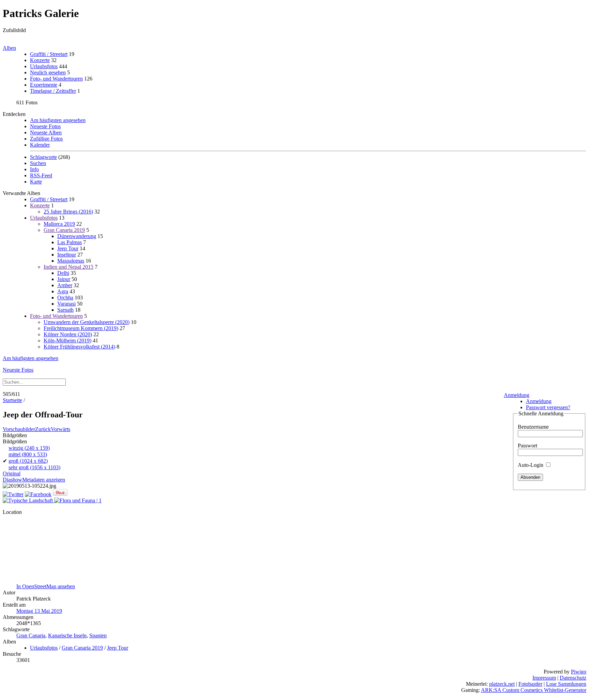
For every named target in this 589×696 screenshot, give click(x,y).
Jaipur (63, 279)
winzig (29, 448)
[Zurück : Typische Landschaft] (28, 500)
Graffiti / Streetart (48, 54)
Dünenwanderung (76, 236)
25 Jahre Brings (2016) (68, 211)
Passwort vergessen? (548, 407)
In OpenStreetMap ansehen (45, 586)
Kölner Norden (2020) (68, 334)
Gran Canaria (30, 635)
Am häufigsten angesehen (58, 120)
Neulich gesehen (48, 72)
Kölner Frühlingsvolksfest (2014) (79, 347)
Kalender (40, 145)
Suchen (38, 163)
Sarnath (65, 310)
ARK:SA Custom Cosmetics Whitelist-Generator (533, 690)
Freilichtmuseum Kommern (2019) (81, 328)
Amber (64, 285)
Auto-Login (531, 465)
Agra (62, 291)
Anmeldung (516, 395)
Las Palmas (69, 242)
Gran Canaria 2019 (64, 230)
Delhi (63, 273)
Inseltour (66, 254)
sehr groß (34, 467)
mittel (28, 454)
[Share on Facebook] (38, 494)
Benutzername (533, 427)
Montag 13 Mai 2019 (39, 611)
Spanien (98, 635)
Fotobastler (530, 684)
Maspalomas (70, 261)
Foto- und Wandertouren (56, 79)
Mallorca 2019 (59, 224)
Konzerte (40, 60)
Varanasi (66, 304)
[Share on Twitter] (13, 494)
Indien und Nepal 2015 (68, 267)
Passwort (527, 445)
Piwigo (578, 672)
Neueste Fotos (45, 126)
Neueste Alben (46, 132)
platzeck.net (502, 684)
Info (34, 169)
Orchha (65, 297)
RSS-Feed (41, 175)
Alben (9, 48)
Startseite (12, 400)
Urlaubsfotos (44, 66)
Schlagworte (43, 157)
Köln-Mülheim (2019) (67, 340)
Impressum (544, 678)
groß (28, 461)
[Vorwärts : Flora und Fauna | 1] (78, 500)
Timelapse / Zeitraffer (53, 91)
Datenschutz (573, 678)
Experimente (43, 85)
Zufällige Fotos (46, 139)
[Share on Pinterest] (60, 494)
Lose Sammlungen (566, 684)
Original (11, 473)
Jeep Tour (67, 248)
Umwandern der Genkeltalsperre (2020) (87, 322)
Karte (36, 181)
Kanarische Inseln (67, 635)
